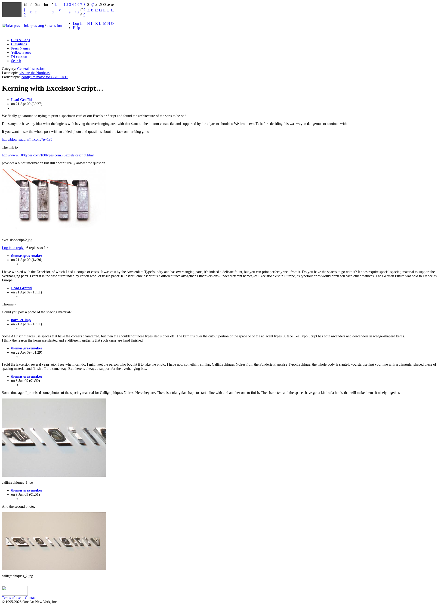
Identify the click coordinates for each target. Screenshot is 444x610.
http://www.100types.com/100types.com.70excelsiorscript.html (48, 155)
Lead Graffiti (21, 100)
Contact (30, 598)
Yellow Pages (21, 52)
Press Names (20, 48)
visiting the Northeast (34, 73)
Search (16, 61)
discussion (54, 26)
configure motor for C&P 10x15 (45, 77)
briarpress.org (34, 26)
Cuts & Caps (20, 40)
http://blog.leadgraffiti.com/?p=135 (27, 139)
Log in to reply (13, 248)
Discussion (19, 57)
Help (76, 28)
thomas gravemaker (26, 256)
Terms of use (11, 598)
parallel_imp (21, 320)
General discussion (31, 69)
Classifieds (19, 44)
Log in (78, 23)
